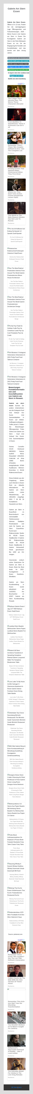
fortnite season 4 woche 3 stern (18, 64)
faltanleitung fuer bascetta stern (18, 70)
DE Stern (14, 1087)
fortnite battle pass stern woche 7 (18, 61)
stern (20, 1087)
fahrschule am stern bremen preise (19, 58)
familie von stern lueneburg (17, 78)
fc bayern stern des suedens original (19, 67)
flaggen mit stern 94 (16, 76)
